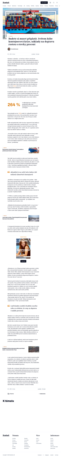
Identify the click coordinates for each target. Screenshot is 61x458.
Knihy (37, 441)
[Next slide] (59, 5)
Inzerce (51, 441)
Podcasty (46, 5)
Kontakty (52, 445)
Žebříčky (32, 5)
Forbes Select (38, 443)
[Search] (53, 2)
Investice (4, 5)
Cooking (28, 5)
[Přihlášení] (50, 2)
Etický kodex (52, 448)
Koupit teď (23, 261)
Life (24, 5)
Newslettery (51, 5)
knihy (14, 86)
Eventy (56, 5)
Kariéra (51, 443)
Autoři (37, 438)
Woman (41, 5)
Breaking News (27, 446)
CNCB (19, 113)
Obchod (37, 440)
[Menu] (57, 2)
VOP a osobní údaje (54, 446)
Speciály (37, 5)
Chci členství (44, 2)
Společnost (14, 5)
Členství (51, 440)
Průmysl (9, 5)
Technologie (20, 5)
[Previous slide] (1, 5)
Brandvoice (26, 448)
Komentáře (26, 440)
